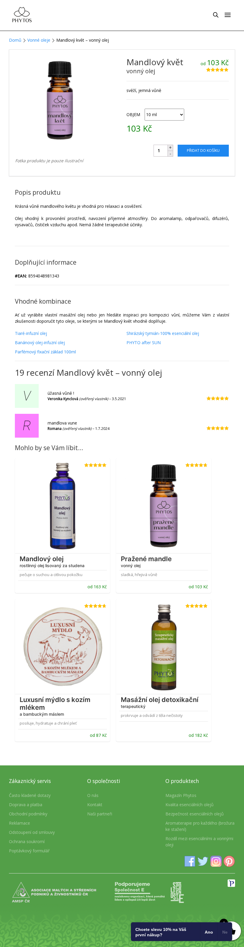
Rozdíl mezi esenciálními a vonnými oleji (199, 842)
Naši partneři (99, 814)
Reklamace (19, 823)
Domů (15, 40)
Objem (133, 114)
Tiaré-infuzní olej (31, 333)
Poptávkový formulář (29, 851)
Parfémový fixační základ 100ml (45, 352)
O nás (92, 795)
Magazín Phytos (180, 795)
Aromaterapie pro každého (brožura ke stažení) (199, 826)
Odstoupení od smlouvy (32, 832)
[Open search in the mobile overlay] (216, 14)
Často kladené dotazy (30, 795)
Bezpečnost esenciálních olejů (194, 814)
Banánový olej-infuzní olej (40, 342)
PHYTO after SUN (143, 342)
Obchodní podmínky (28, 814)
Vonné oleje (38, 40)
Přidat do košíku (203, 150)
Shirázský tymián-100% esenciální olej (162, 333)
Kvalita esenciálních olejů (189, 804)
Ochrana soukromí (27, 841)
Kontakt (94, 804)
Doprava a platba (25, 804)
